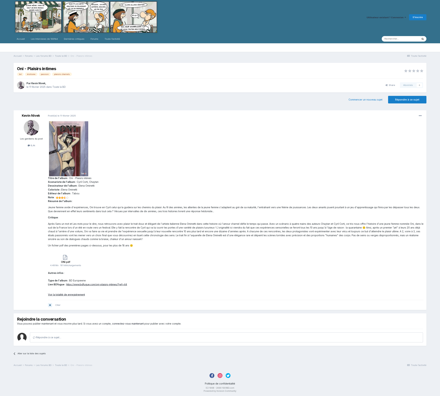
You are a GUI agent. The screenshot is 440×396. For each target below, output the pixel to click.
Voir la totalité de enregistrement (66, 294)
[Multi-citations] (50, 305)
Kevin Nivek (38, 83)
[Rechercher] (422, 39)
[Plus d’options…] (420, 116)
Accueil (21, 38)
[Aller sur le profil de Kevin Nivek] (21, 85)
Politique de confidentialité (220, 383)
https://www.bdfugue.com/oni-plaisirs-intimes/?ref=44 (96, 284)
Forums (94, 38)
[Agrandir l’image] (68, 148)
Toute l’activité (112, 38)
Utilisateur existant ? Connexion (386, 17)
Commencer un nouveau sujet (365, 99)
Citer (57, 305)
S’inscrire (418, 17)
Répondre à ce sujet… (48, 337)
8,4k (32, 145)
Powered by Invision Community (220, 391)
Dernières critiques (74, 38)
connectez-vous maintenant (128, 323)
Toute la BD (59, 86)
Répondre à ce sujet (407, 99)
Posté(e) (62, 115)
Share (391, 85)
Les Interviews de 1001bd (44, 38)
